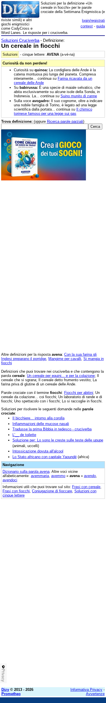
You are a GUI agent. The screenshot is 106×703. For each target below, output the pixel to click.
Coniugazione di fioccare (52, 491)
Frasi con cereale (86, 487)
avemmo (58, 476)
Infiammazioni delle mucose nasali (40, 424)
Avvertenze (95, 694)
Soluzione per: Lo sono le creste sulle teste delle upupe (57, 440)
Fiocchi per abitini (78, 393)
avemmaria (40, 476)
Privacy (3, 675)
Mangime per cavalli (64, 359)
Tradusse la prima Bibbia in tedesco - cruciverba (52, 429)
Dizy (5, 689)
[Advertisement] (53, 630)
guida (100, 26)
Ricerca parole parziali (65, 121)
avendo (90, 476)
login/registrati (93, 20)
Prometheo (11, 694)
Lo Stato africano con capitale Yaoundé (44, 457)
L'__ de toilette (24, 435)
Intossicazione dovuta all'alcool (37, 451)
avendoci (10, 480)
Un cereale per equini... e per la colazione (61, 376)
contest (87, 26)
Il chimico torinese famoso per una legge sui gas (53, 111)
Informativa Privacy (86, 689)
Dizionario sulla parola (26, 471)
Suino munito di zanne (78, 96)
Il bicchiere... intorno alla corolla (38, 418)
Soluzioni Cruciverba (20, 40)
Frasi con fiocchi (16, 491)
